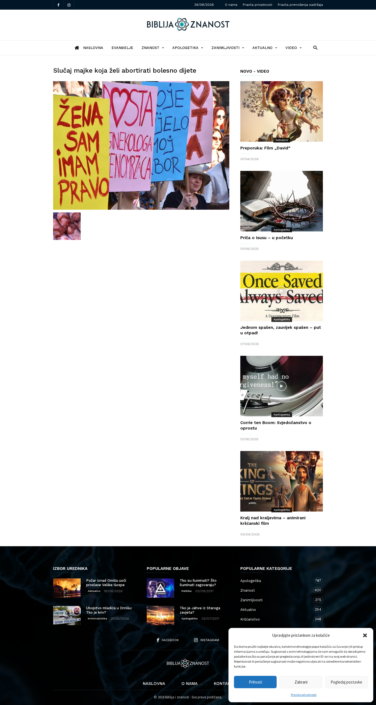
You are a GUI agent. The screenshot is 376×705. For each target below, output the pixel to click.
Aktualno (262, 48)
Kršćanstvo (276, 619)
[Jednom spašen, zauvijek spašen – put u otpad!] (281, 291)
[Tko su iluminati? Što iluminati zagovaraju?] (160, 588)
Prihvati (255, 682)
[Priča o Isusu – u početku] (281, 201)
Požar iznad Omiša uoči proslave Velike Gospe (106, 582)
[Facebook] (58, 5)
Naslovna (154, 683)
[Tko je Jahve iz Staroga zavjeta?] (160, 615)
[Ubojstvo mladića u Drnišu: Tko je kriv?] (67, 615)
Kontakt (223, 683)
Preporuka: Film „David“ (265, 148)
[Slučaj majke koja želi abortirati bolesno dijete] (141, 145)
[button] (365, 635)
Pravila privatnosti (304, 695)
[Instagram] (69, 5)
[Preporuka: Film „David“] (281, 111)
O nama (231, 5)
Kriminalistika (97, 618)
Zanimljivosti (225, 48)
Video (291, 48)
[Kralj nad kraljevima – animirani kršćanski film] (281, 481)
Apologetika (185, 48)
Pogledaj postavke (346, 682)
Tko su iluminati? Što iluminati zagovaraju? (198, 582)
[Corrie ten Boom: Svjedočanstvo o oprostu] (281, 386)
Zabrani (301, 682)
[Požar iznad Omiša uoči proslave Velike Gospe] (67, 588)
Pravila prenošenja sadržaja (300, 5)
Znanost (150, 48)
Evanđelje (122, 48)
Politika (186, 590)
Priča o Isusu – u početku (266, 237)
